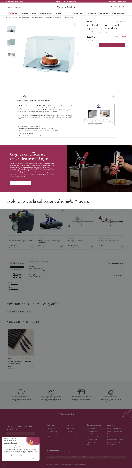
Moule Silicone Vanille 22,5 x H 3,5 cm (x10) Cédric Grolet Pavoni (20, 362)
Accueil (8, 17)
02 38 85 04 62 (54, 450)
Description (24, 96)
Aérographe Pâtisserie (37, 17)
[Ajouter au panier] (32, 246)
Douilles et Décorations (24, 17)
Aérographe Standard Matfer (76, 241)
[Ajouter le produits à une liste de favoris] (33, 210)
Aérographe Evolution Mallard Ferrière (108, 241)
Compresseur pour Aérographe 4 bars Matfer (20, 241)
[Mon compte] (119, 7)
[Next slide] (78, 53)
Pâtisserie (14, 17)
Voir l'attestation (16, 267)
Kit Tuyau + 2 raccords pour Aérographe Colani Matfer (49, 242)
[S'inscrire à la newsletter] (34, 433)
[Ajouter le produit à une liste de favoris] (74, 24)
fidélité (124, 37)
